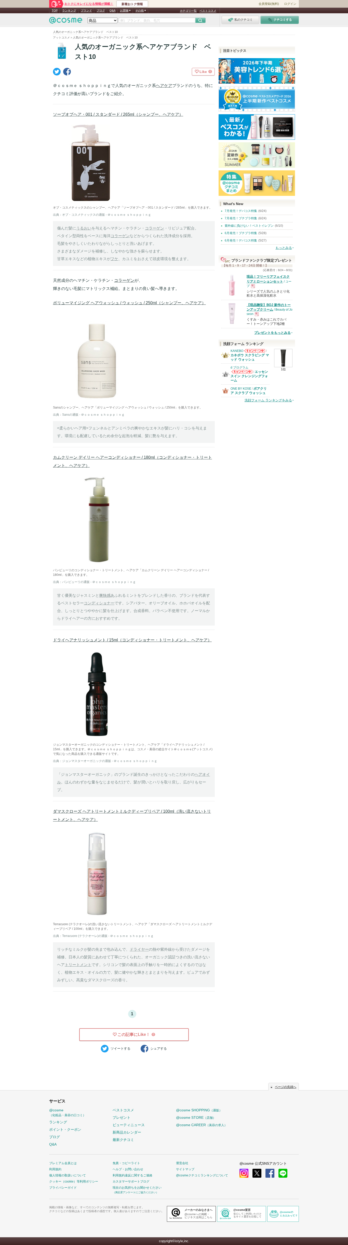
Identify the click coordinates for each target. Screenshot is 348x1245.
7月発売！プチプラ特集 (241, 218)
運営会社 (182, 1163)
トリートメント (78, 964)
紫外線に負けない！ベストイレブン (249, 225)
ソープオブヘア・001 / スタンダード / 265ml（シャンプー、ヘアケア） (118, 114)
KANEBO (237, 351)
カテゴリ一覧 (188, 10)
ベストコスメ (207, 10)
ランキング (69, 10)
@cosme (67, 1112)
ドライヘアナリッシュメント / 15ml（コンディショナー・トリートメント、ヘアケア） (132, 640)
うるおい (83, 228)
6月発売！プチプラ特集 (241, 233)
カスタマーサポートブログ (131, 1181)
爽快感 (105, 595)
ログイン (290, 4)
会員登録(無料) (269, 4)
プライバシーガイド (63, 1187)
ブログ (101, 10)
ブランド (86, 10)
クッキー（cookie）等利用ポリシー (73, 1181)
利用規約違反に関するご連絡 (132, 1175)
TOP (55, 10)
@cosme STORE (196, 1117)
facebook (269, 1173)
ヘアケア (164, 85)
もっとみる (283, 248)
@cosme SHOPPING (199, 1110)
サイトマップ (185, 1169)
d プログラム (239, 367)
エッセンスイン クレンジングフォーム (249, 376)
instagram (243, 1173)
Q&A (112, 10)
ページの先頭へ (285, 1087)
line (282, 1173)
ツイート (120, 1048)
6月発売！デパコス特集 (241, 240)
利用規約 (55, 1169)
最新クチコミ (123, 1140)
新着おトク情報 (132, 4)
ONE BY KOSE (241, 388)
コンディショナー (99, 603)
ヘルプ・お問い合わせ (128, 1169)
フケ (114, 259)
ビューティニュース (129, 1125)
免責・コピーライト (126, 1163)
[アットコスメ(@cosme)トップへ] (65, 21)
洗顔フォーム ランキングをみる (268, 400)
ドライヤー (139, 949)
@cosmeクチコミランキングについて (202, 1175)
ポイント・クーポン (65, 1129)
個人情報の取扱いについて (67, 1175)
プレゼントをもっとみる (272, 333)
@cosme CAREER (201, 1125)
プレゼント (121, 1117)
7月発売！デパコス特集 (241, 211)
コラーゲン (154, 228)
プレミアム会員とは (63, 1163)
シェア (158, 1048)
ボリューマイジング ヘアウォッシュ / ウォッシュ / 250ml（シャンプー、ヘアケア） (129, 303)
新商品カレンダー (127, 1132)
